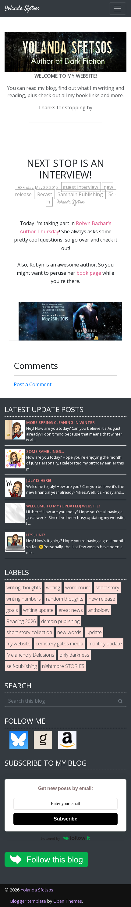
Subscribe (65, 818)
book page (88, 273)
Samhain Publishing (81, 194)
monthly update (105, 643)
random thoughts (64, 598)
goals (12, 610)
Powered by (50, 838)
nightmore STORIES (63, 666)
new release (102, 598)
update (94, 632)
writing (53, 587)
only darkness (74, 654)
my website (18, 643)
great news (71, 610)
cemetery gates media (59, 643)
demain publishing (60, 621)
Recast (45, 194)
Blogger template (28, 901)
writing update (38, 610)
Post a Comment (32, 384)
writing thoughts (23, 587)
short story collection (29, 632)
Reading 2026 (21, 621)
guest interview (81, 187)
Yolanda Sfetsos (37, 890)
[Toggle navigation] (117, 8)
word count (77, 587)
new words (69, 632)
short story (107, 587)
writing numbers (23, 598)
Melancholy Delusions (30, 654)
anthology (98, 610)
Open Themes (67, 901)
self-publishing (21, 666)
